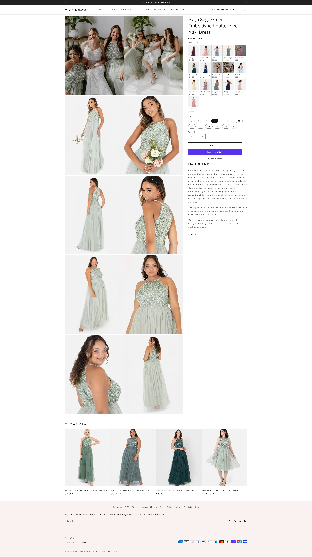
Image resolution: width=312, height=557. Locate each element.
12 (215, 121)
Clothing (111, 10)
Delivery (178, 507)
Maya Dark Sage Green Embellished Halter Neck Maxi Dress (86, 490)
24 (209, 126)
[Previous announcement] (65, 2)
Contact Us (117, 507)
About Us (136, 507)
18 (239, 121)
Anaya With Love (149, 507)
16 (232, 121)
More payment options (215, 158)
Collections (143, 10)
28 (226, 126)
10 (208, 121)
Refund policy (113, 551)
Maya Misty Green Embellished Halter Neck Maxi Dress (129, 490)
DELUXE (174, 10)
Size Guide (188, 507)
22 (200, 126)
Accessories (160, 10)
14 (224, 121)
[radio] (193, 53)
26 (217, 126)
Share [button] (193, 234)
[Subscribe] (105, 521)
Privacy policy (101, 551)
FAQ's (127, 507)
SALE (185, 10)
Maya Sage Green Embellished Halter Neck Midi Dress (221, 490)
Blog (197, 507)
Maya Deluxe (74, 551)
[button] (234, 9)
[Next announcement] (246, 2)
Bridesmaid (126, 10)
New (100, 10)
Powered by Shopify (87, 551)
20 (192, 126)
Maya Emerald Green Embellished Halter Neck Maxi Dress (176, 490)
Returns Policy (166, 507)
